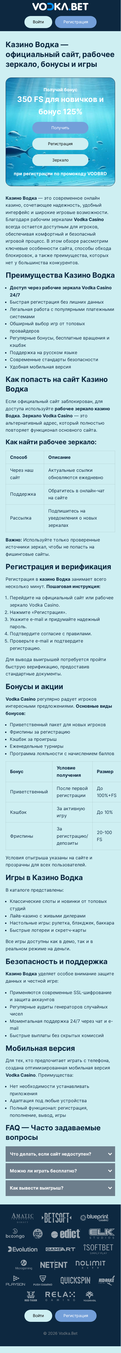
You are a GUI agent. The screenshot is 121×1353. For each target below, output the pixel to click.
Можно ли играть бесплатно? (43, 1171)
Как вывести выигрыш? (36, 1188)
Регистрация (75, 21)
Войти (38, 21)
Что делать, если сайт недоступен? (50, 1154)
